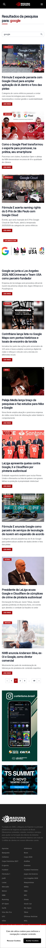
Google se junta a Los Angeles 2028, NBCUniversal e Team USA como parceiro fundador (21, 274)
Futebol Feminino (31, 870)
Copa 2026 (28, 857)
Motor (4, 891)
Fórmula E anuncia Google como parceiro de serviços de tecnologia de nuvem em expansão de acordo (23, 530)
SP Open (5, 904)
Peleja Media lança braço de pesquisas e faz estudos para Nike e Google (23, 403)
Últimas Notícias (30, 916)
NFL (25, 895)
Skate (26, 899)
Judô (4, 878)
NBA (25, 891)
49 (34, 681)
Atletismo (28, 848)
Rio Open (27, 908)
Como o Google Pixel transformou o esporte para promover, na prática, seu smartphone (22, 148)
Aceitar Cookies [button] (32, 941)
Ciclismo (5, 857)
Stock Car (28, 904)
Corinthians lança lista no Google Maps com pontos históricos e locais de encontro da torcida (22, 337)
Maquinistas (29, 882)
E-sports (5, 865)
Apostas (5, 848)
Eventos (27, 865)
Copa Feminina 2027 (10, 861)
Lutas (4, 882)
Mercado (5, 887)
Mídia (26, 887)
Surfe (4, 908)
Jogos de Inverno (31, 874)
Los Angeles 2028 (31, 878)
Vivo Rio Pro (7, 912)
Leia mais (7, 104)
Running (5, 899)
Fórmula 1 (6, 874)
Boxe (26, 853)
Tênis (26, 912)
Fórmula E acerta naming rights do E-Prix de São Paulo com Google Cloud (21, 211)
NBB (3, 895)
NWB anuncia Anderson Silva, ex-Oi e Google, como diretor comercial (22, 656)
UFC (3, 916)
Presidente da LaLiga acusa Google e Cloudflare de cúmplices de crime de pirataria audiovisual (22, 593)
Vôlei (4, 921)
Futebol (5, 870)
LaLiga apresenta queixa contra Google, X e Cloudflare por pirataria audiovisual (21, 467)
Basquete (5, 853)
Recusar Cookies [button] (14, 941)
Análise (27, 861)
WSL (25, 921)
